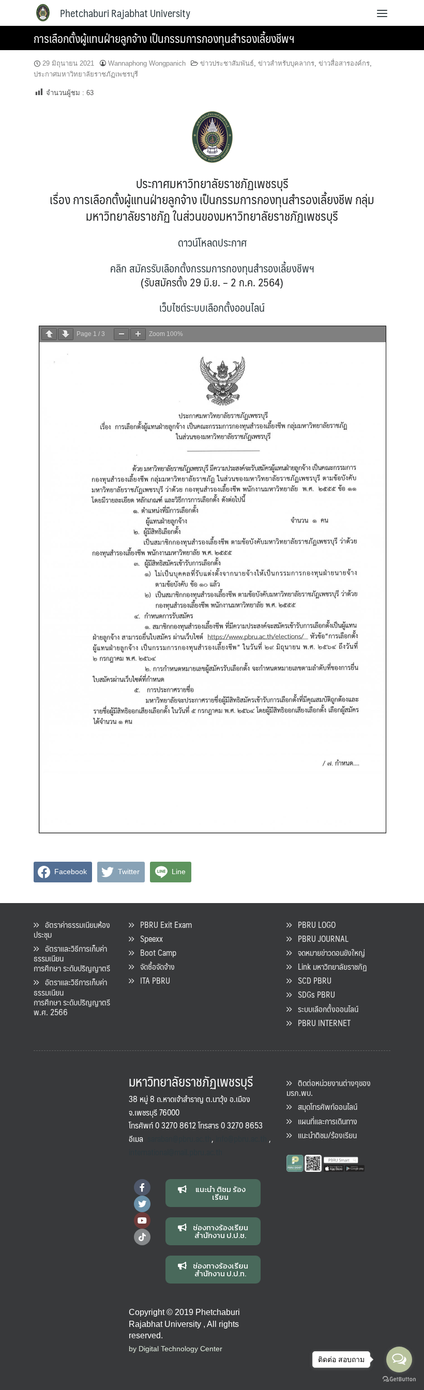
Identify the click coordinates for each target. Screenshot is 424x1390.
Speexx (148, 938)
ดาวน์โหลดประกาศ (212, 242)
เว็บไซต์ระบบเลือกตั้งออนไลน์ (212, 307)
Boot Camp (155, 952)
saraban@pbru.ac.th (179, 1138)
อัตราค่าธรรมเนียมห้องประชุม (72, 929)
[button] (213, 1193)
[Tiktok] (142, 1237)
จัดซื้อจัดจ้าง (154, 966)
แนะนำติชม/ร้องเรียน (324, 1135)
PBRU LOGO (314, 924)
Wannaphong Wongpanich (147, 63)
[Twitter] (142, 1204)
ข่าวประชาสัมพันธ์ (227, 63)
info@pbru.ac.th (241, 1138)
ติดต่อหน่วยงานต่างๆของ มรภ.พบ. (328, 1087)
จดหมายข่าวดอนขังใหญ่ (328, 952)
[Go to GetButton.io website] (399, 1379)
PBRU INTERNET (321, 1023)
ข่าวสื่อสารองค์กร (344, 63)
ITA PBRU (152, 980)
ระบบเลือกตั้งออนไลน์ (325, 1009)
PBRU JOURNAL (320, 938)
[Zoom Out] (121, 334)
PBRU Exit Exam (163, 924)
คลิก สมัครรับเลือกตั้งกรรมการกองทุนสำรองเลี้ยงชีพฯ (212, 268)
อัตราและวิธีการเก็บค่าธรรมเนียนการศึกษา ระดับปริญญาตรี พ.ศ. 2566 (72, 997)
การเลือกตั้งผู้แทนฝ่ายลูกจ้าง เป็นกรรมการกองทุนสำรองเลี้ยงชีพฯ (164, 38)
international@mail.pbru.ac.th (175, 1152)
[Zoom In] (138, 334)
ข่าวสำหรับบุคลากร (286, 63)
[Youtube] (142, 1220)
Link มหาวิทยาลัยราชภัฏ (329, 966)
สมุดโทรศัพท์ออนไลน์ (324, 1106)
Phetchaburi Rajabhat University (125, 13)
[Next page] (65, 334)
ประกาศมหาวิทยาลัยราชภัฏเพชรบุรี (86, 74)
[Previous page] (49, 334)
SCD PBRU (311, 980)
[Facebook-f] (142, 1187)
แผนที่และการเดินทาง (324, 1121)
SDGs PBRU (313, 994)
